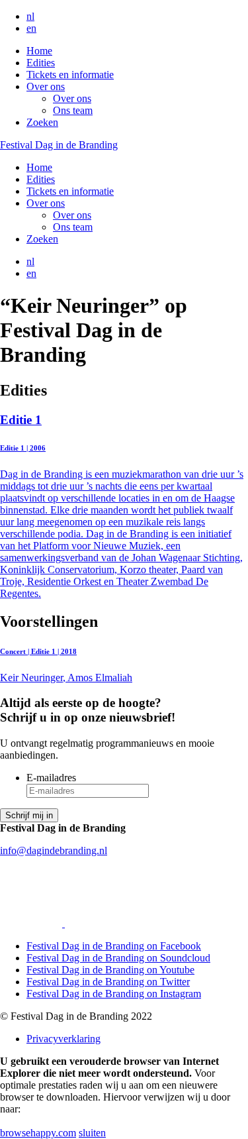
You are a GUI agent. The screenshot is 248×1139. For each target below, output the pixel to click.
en (31, 28)
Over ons (45, 86)
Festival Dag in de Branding (59, 144)
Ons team (73, 110)
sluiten (92, 1132)
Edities (40, 62)
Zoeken (42, 122)
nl (30, 16)
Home (39, 50)
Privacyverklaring (63, 1038)
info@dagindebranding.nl (53, 850)
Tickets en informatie (70, 74)
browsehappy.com (38, 1132)
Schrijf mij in (29, 815)
